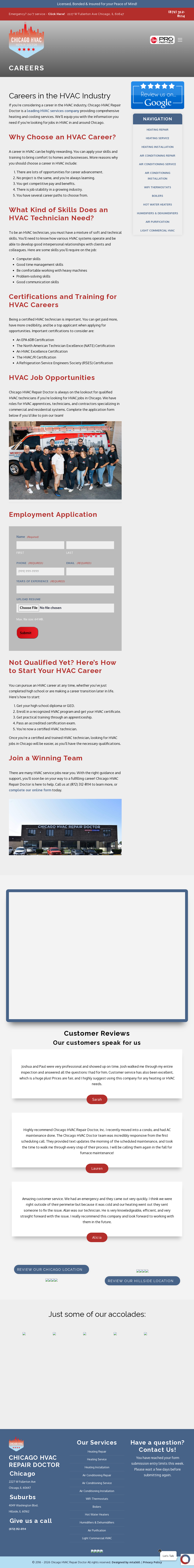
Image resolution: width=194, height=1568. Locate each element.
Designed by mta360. (126, 1562)
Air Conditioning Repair (157, 155)
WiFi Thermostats (157, 187)
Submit (25, 633)
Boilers (157, 195)
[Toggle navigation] (180, 39)
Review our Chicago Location (50, 1269)
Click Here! (56, 14)
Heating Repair (157, 129)
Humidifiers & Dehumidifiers (157, 213)
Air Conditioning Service (157, 164)
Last (69, 552)
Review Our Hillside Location (141, 1281)
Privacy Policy (152, 1562)
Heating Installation (158, 146)
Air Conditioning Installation (157, 175)
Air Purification (157, 221)
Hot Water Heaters (157, 204)
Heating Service (157, 138)
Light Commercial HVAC (157, 230)
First (20, 552)
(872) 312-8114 (17, 1528)
